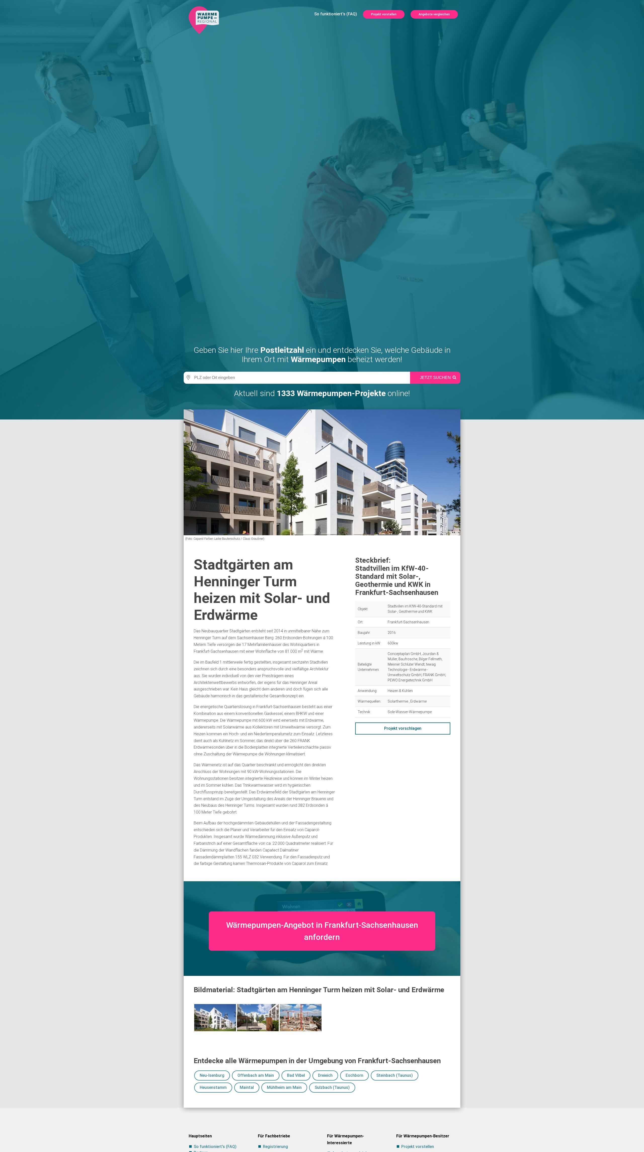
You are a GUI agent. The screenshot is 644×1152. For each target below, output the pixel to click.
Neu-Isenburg (212, 1075)
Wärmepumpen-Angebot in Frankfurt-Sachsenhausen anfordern (322, 931)
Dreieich (325, 1075)
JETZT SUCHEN (435, 377)
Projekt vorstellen (383, 14)
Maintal (247, 1087)
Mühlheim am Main (284, 1087)
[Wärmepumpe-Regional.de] (204, 19)
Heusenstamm (213, 1087)
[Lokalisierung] (187, 378)
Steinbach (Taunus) (394, 1075)
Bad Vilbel (296, 1075)
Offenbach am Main (255, 1075)
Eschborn (354, 1075)
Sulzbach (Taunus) (332, 1087)
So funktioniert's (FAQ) (335, 14)
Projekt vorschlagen (402, 728)
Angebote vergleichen (434, 14)
